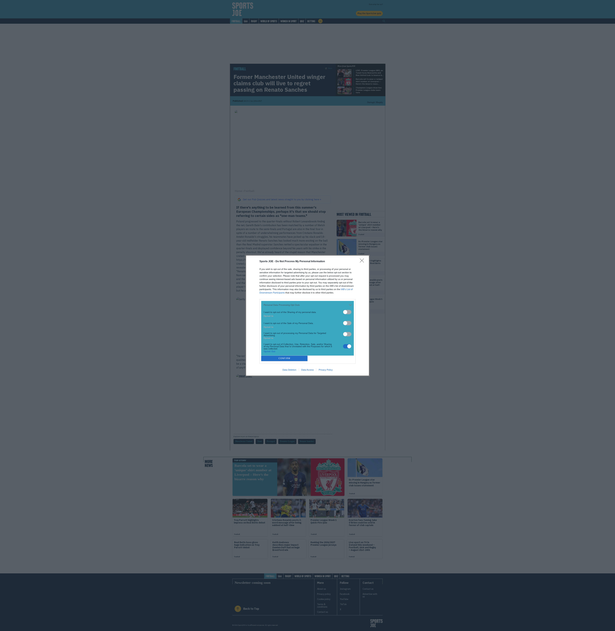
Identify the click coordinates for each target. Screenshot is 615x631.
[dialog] (307, 315)
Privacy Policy (326, 369)
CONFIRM (284, 358)
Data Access (307, 369)
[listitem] (307, 305)
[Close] (363, 262)
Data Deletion (289, 369)
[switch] (347, 312)
